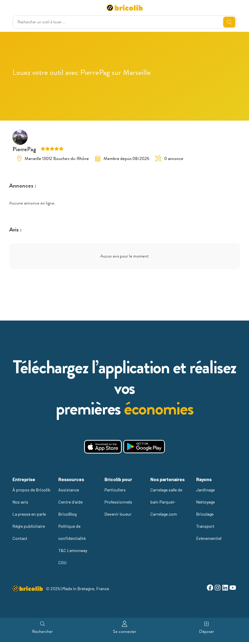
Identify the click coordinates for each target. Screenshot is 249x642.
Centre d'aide (70, 501)
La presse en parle (29, 514)
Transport (205, 526)
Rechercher (42, 631)
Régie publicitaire (28, 526)
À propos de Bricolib (31, 489)
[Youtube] (233, 588)
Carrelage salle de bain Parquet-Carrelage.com (166, 502)
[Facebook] (210, 588)
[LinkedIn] (225, 588)
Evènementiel (208, 538)
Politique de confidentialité (72, 532)
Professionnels (118, 501)
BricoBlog (67, 514)
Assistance (68, 489)
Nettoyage (205, 501)
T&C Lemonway (72, 550)
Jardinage (205, 489)
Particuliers (115, 489)
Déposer (206, 631)
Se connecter (124, 631)
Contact (19, 538)
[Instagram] (217, 588)
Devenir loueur (117, 514)
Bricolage (204, 514)
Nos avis (20, 501)
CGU (62, 562)
